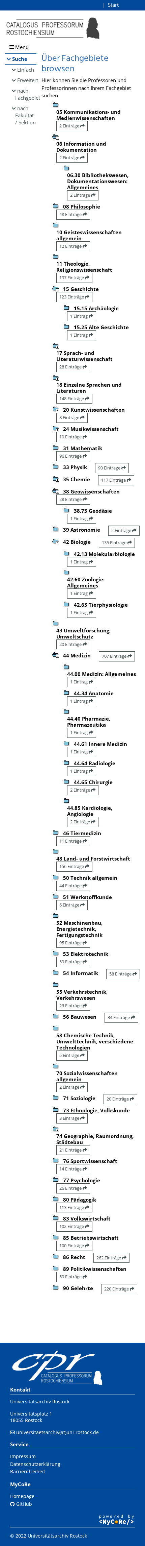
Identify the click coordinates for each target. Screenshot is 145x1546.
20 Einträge (71, 644)
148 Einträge (72, 398)
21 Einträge (71, 1150)
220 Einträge (117, 1289)
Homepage (22, 1496)
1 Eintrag (79, 316)
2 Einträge (69, 126)
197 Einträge (72, 277)
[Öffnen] (55, 345)
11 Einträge (71, 841)
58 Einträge (121, 974)
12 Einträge (71, 246)
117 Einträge (114, 480)
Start (113, 4)
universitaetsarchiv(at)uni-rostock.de (57, 1432)
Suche (19, 58)
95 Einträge (71, 943)
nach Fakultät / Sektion (25, 115)
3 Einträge (69, 1118)
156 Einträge (72, 866)
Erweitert (26, 80)
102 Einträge (72, 1226)
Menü (21, 47)
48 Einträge (71, 214)
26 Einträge (71, 1188)
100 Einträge (72, 1245)
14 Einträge (71, 1169)
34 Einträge (119, 1017)
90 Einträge (109, 468)
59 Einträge (71, 962)
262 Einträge (109, 1258)
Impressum (23, 1456)
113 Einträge (72, 1207)
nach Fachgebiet (25, 94)
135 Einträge (114, 542)
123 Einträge (72, 297)
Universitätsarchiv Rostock (39, 1401)
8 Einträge (69, 417)
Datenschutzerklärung (35, 1464)
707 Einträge (114, 656)
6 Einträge (69, 905)
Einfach (25, 69)
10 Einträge (71, 437)
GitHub (23, 1504)
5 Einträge (69, 1055)
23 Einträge (71, 1006)
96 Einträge (71, 456)
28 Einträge (71, 367)
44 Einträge (71, 886)
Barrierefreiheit (27, 1471)
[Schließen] (55, 136)
